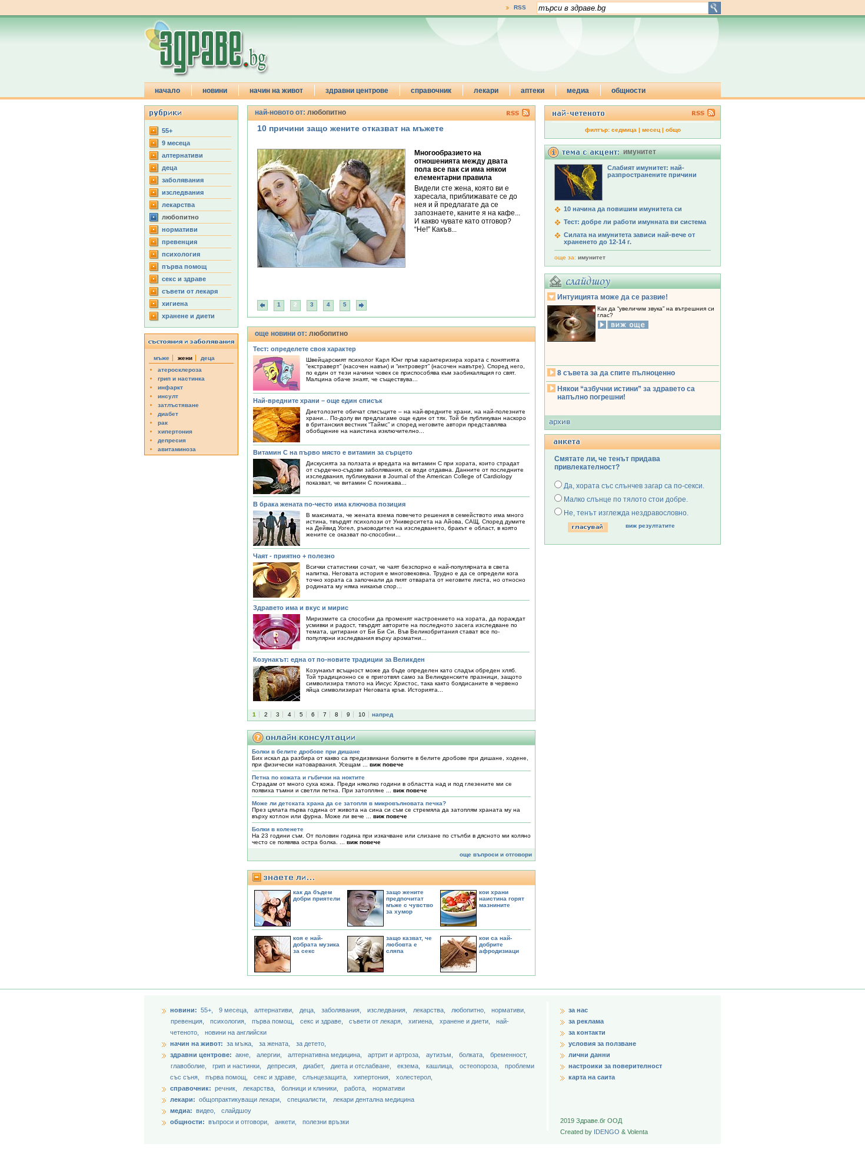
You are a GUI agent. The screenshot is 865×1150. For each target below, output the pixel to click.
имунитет (592, 257)
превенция (179, 241)
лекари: (182, 1099)
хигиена (175, 303)
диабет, (315, 1065)
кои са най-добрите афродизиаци (499, 944)
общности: (187, 1121)
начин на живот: (196, 1043)
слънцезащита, (326, 1077)
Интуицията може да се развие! (612, 297)
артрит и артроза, (395, 1054)
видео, (205, 1110)
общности (628, 90)
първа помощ (184, 266)
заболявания (183, 180)
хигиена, (421, 1021)
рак (163, 422)
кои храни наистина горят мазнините (501, 898)
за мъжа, (240, 1043)
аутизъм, (440, 1054)
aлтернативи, (274, 1010)
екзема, (409, 1065)
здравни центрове (356, 90)
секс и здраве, (322, 1021)
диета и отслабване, (362, 1065)
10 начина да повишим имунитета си (623, 208)
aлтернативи (182, 155)
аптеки (532, 90)
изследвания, (388, 1010)
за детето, (311, 1043)
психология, (229, 1021)
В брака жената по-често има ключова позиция (329, 504)
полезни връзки (325, 1121)
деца (169, 167)
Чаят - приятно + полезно (294, 555)
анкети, (286, 1121)
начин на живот (276, 90)
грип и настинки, (237, 1065)
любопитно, (469, 1010)
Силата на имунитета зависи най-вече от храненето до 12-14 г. (629, 238)
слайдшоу (236, 1110)
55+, (208, 1010)
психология (181, 254)
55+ (167, 130)
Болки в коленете (278, 829)
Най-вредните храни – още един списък (317, 400)
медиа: (181, 1110)
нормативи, (508, 1010)
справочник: (190, 1088)
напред (382, 714)
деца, (308, 1010)
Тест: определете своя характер (304, 348)
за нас (578, 1010)
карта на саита (591, 1077)
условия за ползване (602, 1043)
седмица (624, 129)
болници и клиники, (309, 1088)
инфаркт (170, 387)
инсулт (168, 396)
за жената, (274, 1043)
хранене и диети (188, 315)
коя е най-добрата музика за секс (316, 944)
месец (651, 129)
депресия (172, 440)
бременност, (508, 1054)
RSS (520, 7)
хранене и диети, (466, 1021)
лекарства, (430, 1010)
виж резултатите (650, 525)
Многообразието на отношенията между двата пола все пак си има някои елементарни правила (461, 165)
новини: (183, 1010)
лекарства (178, 204)
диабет (168, 414)
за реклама (586, 1021)
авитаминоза (177, 449)
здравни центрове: (201, 1054)
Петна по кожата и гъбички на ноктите (308, 777)
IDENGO (607, 1131)
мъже (161, 358)
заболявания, (342, 1010)
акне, (243, 1054)
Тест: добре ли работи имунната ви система (635, 221)
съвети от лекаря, (376, 1021)
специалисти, (307, 1099)
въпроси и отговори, (238, 1121)
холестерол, (414, 1077)
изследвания (183, 192)
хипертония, (373, 1077)
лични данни (589, 1054)
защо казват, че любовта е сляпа (409, 944)
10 (361, 714)
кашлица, (440, 1065)
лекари (486, 90)
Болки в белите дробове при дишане (306, 751)
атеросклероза (180, 369)
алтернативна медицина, (326, 1054)
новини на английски (236, 1032)
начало (167, 90)
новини (214, 90)
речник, (226, 1088)
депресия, (283, 1065)
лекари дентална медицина (373, 1099)
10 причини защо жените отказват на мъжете (350, 128)
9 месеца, (234, 1010)
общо (673, 129)
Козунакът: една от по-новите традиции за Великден (339, 659)
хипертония (175, 431)
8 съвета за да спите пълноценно (616, 373)
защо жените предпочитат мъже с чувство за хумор (409, 902)
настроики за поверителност (615, 1065)
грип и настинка (181, 378)
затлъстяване (178, 405)
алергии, (270, 1054)
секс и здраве (184, 278)
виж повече (387, 764)
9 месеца (176, 142)
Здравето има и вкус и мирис (300, 607)
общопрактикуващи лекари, (240, 1099)
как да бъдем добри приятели (316, 895)
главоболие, (189, 1065)
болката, (472, 1054)
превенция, (188, 1021)
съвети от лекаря (190, 291)
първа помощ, (274, 1021)
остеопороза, (480, 1065)
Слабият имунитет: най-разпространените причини (652, 171)
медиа (578, 90)
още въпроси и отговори (496, 854)
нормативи (180, 229)
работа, (355, 1088)
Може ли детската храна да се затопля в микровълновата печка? (349, 803)
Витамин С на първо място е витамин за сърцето (332, 452)
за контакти (587, 1032)
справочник (431, 90)
